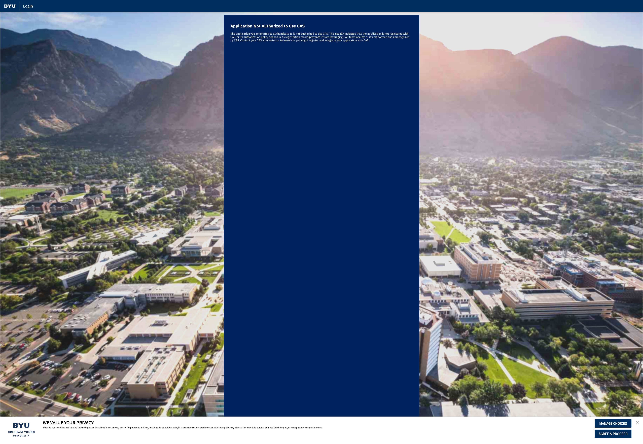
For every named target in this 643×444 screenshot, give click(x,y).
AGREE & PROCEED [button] (613, 433)
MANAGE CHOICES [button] (613, 423)
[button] (637, 422)
